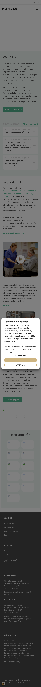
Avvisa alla (20, 365)
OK (20, 360)
